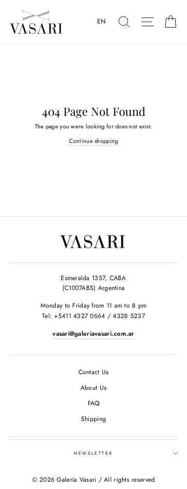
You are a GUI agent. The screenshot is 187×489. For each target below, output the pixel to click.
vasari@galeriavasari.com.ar (93, 333)
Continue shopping (93, 141)
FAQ (94, 403)
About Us (93, 387)
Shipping (93, 419)
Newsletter (93, 453)
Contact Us (93, 372)
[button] (103, 21)
